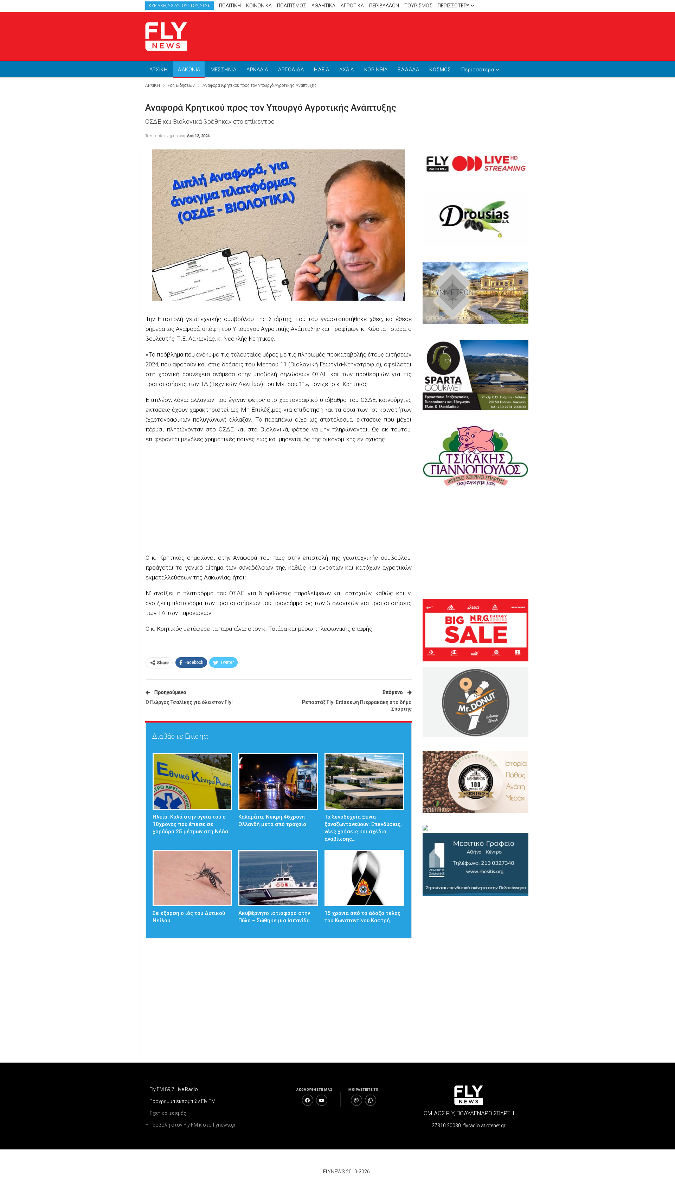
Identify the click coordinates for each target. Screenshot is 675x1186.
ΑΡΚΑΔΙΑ (257, 69)
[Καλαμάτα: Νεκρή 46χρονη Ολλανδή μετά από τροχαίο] (278, 781)
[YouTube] (321, 1100)
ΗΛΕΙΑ (321, 69)
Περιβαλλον (384, 5)
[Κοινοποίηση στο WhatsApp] (370, 1100)
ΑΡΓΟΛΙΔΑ (291, 69)
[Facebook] (307, 1100)
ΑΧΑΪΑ (346, 69)
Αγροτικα (352, 5)
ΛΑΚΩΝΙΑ (189, 69)
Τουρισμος (418, 5)
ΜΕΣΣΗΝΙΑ (224, 69)
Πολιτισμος (291, 5)
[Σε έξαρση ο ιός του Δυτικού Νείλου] (192, 878)
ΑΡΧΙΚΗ (158, 69)
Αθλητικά (323, 5)
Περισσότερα (454, 5)
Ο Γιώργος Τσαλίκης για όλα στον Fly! (189, 702)
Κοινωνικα (259, 5)
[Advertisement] (404, 35)
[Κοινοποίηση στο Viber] (356, 1100)
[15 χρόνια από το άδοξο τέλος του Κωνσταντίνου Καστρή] (364, 878)
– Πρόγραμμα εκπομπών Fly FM (180, 1101)
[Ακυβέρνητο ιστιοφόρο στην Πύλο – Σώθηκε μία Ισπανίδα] (278, 878)
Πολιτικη (230, 5)
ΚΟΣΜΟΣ (440, 69)
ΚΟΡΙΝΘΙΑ (376, 69)
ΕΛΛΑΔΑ (408, 69)
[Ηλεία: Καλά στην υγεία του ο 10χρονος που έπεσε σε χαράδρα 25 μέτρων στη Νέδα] (192, 781)
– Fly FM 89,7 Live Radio (171, 1089)
